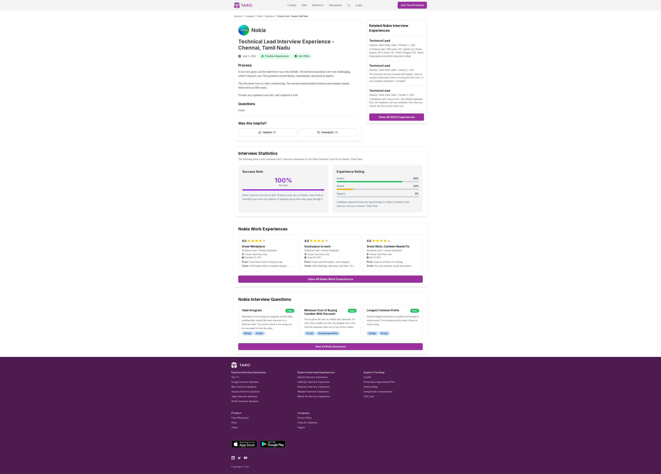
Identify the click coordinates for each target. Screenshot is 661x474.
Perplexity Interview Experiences (313, 387)
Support (301, 427)
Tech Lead (369, 396)
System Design (371, 387)
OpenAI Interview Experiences (312, 377)
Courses (291, 5)
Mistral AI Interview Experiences (313, 396)
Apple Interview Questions (244, 396)
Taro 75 (235, 377)
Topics (234, 427)
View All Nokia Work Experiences (330, 279)
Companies (249, 16)
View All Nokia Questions (330, 346)
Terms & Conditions (307, 422)
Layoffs (367, 377)
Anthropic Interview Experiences (313, 382)
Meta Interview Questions (243, 387)
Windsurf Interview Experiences (313, 391)
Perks (234, 422)
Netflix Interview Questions (244, 401)
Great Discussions (240, 417)
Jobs (304, 5)
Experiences (269, 16)
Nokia (259, 16)
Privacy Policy (304, 417)
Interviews (317, 5)
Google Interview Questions (245, 382)
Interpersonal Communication (378, 391)
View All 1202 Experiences (397, 117)
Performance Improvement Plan (379, 382)
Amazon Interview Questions (245, 391)
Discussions (335, 5)
